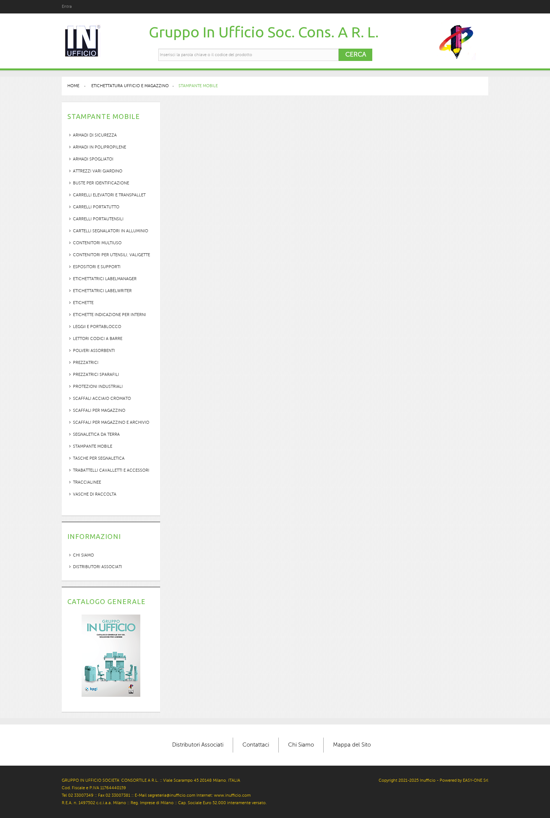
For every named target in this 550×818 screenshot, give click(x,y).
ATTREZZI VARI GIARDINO (97, 171)
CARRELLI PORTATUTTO (96, 207)
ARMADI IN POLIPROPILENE (99, 147)
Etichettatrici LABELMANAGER (105, 278)
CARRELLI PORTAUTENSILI (98, 219)
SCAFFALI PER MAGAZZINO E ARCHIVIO (111, 422)
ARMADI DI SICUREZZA (95, 135)
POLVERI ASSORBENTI (94, 350)
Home (73, 85)
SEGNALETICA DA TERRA (96, 434)
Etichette (83, 302)
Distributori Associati (97, 566)
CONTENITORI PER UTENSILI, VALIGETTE (111, 254)
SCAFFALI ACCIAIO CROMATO (102, 398)
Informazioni (94, 536)
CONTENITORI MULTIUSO (97, 243)
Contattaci (255, 745)
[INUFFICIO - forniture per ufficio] (82, 41)
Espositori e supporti (96, 266)
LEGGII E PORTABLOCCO (97, 326)
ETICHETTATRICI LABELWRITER (102, 290)
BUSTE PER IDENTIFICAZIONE (101, 183)
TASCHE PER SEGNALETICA (99, 458)
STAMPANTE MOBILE (92, 446)
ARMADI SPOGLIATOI (93, 159)
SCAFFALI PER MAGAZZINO (99, 410)
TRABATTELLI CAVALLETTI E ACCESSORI (111, 470)
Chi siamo (83, 555)
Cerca (355, 54)
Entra (67, 6)
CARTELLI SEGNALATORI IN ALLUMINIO (110, 231)
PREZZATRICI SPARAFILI (96, 374)
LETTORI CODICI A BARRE (97, 338)
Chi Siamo (301, 745)
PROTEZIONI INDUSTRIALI (98, 386)
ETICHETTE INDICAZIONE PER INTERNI (109, 314)
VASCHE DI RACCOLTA (94, 494)
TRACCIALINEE (87, 482)
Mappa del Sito (352, 745)
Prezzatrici (85, 362)
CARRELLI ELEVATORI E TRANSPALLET (109, 195)
